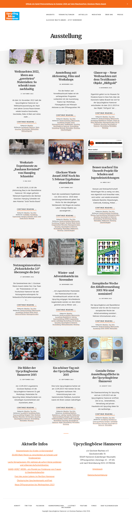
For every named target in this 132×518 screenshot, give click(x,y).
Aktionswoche (75, 121)
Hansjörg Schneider (27, 216)
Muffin (70, 419)
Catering (74, 317)
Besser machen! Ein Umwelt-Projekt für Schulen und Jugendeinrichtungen (105, 172)
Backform (73, 413)
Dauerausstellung (101, 215)
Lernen (53, 321)
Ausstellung (24, 127)
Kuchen (66, 419)
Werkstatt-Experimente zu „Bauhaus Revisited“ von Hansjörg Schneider (26, 169)
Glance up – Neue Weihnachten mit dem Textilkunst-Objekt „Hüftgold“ (105, 78)
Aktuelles (30, 125)
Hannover (32, 127)
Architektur (26, 215)
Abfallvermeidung (65, 121)
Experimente (17, 216)
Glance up (116, 120)
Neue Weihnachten (96, 122)
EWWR (67, 319)
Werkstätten (69, 128)
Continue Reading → (27, 122)
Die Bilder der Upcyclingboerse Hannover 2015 (27, 371)
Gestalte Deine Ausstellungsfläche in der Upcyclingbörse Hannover (105, 376)
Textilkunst (97, 124)
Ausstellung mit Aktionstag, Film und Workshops (66, 76)
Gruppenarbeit (56, 225)
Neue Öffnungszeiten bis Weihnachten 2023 (34, 484)
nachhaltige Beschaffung (63, 321)
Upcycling (18, 129)
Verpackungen (25, 129)
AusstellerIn (24, 413)
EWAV (102, 328)
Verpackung (55, 128)
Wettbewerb (74, 228)
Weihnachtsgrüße (26, 131)
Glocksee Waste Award (73, 223)
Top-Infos (72, 119)
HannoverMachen (20, 314)
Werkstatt (62, 128)
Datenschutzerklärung (97, 475)
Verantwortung (106, 219)
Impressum (98, 469)
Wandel (114, 219)
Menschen (64, 225)
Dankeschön (76, 415)
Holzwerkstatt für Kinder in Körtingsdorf (34, 450)
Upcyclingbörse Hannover (20, 16)
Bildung (93, 215)
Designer (68, 122)
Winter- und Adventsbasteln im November (66, 276)
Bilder (38, 413)
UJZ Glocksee (76, 321)
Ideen (37, 127)
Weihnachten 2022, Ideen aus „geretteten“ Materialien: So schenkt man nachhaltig (26, 80)
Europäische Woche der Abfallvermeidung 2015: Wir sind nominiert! (105, 288)
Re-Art (117, 122)
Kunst (72, 122)
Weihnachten (34, 129)
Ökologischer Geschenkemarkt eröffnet (34, 480)
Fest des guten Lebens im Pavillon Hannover (35, 476)
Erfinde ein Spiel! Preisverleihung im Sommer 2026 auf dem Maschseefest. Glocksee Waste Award (66, 4)
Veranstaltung (74, 126)
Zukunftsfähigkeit (66, 130)
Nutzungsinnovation (58, 124)
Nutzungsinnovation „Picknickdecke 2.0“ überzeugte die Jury (26, 269)
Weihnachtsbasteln (67, 324)
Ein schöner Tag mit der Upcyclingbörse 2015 (66, 371)
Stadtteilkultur (69, 124)
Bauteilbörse (102, 120)
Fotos (32, 415)
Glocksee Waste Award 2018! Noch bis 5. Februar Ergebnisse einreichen (66, 177)
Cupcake (69, 415)
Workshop (77, 128)
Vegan (61, 422)
